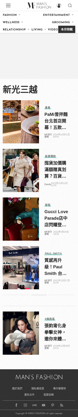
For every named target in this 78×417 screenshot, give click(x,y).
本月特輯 (67, 29)
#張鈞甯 (50, 318)
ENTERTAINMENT (56, 15)
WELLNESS (11, 22)
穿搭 (47, 204)
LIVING (36, 29)
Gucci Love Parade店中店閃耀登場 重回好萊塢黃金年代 (56, 218)
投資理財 (50, 156)
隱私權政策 (37, 388)
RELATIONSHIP (14, 29)
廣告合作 (29, 394)
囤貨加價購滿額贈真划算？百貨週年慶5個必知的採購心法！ (56, 169)
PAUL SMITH (53, 253)
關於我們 (17, 388)
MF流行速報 (48, 135)
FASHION (10, 15)
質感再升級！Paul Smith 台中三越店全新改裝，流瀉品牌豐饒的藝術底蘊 (55, 267)
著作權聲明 (59, 388)
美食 (47, 107)
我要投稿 (49, 394)
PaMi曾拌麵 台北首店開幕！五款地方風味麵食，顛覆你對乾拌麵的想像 (56, 121)
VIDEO (53, 29)
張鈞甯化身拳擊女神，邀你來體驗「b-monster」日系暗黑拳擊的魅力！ (55, 332)
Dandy (47, 184)
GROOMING (61, 22)
